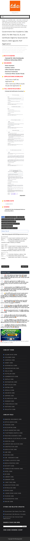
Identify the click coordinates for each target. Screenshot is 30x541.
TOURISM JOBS (9, 496)
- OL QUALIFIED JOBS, (8, 47)
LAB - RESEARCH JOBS (11, 457)
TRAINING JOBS (9, 424)
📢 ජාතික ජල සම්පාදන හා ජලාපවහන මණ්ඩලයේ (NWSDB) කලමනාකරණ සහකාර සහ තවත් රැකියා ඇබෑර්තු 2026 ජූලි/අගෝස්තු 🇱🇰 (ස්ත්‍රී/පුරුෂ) (14, 326)
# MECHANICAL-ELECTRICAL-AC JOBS (10, 223)
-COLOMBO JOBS (10, 357)
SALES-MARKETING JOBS (12, 430)
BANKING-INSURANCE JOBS (13, 419)
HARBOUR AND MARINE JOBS (14, 468)
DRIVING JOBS (9, 455)
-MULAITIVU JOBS (10, 409)
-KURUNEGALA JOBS (11, 365)
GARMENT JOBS (9, 479)
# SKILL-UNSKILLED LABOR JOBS (9, 228)
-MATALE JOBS (9, 379)
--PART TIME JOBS (10, 482)
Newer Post (5, 266)
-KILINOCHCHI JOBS (11, 398)
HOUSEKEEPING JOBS (11, 498)
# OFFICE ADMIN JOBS (7, 225)
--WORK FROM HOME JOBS (13, 493)
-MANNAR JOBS (9, 401)
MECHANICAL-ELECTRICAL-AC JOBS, (13, 50)
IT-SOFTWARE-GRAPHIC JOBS (14, 433)
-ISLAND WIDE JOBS (11, 354)
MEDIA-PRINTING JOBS (12, 463)
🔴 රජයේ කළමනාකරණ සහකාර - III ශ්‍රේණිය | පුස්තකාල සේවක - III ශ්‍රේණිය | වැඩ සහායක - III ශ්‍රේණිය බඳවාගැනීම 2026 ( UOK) (15, 311)
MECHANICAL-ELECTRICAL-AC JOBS (15, 438)
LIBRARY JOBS (9, 477)
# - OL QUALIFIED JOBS (10, 217)
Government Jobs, (12, 49)
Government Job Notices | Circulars (15, 514)
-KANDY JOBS (9, 362)
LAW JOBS (8, 452)
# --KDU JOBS (20, 217)
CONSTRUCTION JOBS (11, 446)
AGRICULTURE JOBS (11, 449)
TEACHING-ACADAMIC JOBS (13, 435)
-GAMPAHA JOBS (10, 360)
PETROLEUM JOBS (10, 487)
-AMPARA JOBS (9, 395)
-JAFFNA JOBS (9, 387)
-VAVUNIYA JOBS (10, 393)
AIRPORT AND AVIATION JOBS (14, 444)
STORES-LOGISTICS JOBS (12, 460)
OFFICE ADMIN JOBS (11, 422)
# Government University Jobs (8, 221)
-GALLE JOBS (9, 371)
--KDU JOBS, (16, 47)
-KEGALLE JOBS (9, 390)
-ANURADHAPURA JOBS (12, 368)
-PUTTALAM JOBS (10, 373)
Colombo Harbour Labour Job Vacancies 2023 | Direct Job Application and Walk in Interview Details (14, 256)
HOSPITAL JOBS (9, 441)
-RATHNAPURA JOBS (11, 382)
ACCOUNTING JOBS (10, 427)
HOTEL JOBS (8, 471)
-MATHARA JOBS (10, 406)
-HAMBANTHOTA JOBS (11, 376)
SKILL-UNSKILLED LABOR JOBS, (15, 52)
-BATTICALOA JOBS (10, 384)
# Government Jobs (20, 219)
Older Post (24, 266)
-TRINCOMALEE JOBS (11, 404)
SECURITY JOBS (9, 466)
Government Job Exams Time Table (15, 511)
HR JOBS (7, 474)
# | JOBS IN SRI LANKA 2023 (8, 219)
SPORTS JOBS (9, 490)
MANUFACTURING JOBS (12, 485)
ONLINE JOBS (9, 501)
